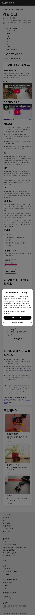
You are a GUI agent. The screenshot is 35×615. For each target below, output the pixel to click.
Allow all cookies (17, 318)
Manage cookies (17, 322)
